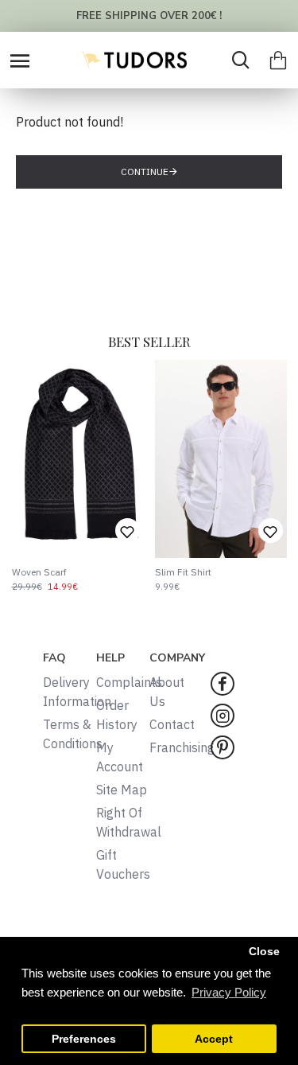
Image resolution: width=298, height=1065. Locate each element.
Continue (144, 172)
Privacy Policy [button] (229, 992)
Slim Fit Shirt (76, 572)
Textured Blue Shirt (232, 572)
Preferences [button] (84, 1039)
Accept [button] (214, 1039)
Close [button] (264, 952)
